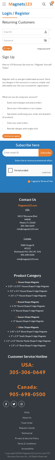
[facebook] (6, 404)
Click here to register (12, 136)
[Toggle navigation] (4, 4)
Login (8, 48)
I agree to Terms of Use (42, 181)
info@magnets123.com (27, 259)
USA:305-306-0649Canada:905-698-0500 (27, 379)
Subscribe (45, 152)
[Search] (44, 4)
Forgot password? (43, 49)
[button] (45, 40)
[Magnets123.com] (20, 4)
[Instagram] (21, 404)
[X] (14, 404)
